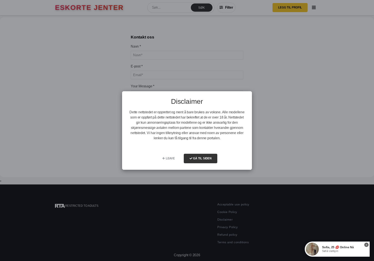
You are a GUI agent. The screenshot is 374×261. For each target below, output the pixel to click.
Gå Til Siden (201, 158)
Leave (170, 158)
